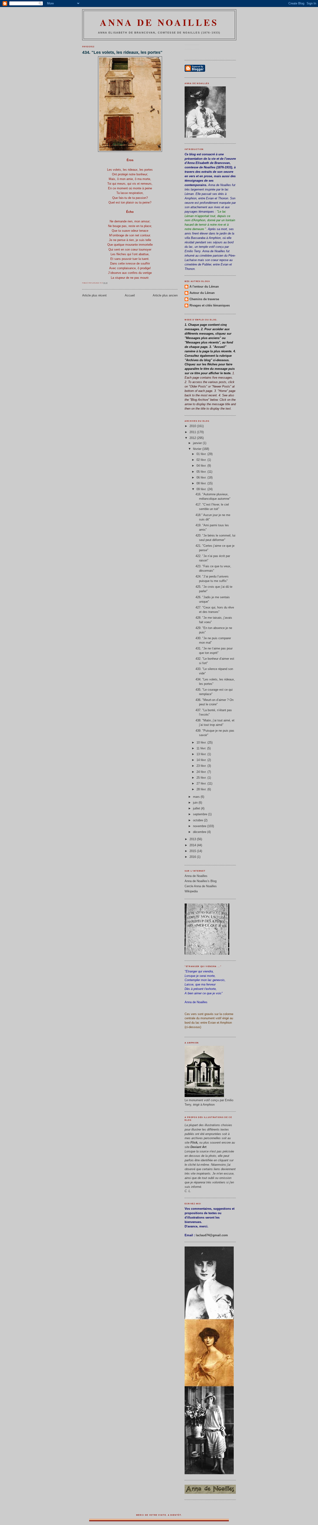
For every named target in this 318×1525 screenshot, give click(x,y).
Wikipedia (191, 891)
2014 (193, 845)
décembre (200, 832)
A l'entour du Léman (204, 286)
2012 (193, 438)
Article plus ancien (165, 295)
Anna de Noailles (159, 22)
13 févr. (201, 754)
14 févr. (201, 760)
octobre (198, 820)
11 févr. (201, 748)
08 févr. (201, 483)
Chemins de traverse (204, 299)
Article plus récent (94, 295)
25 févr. (201, 777)
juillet (197, 808)
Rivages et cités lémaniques (209, 305)
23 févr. (201, 766)
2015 (193, 851)
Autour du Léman (202, 293)
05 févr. (201, 471)
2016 (193, 857)
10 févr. (201, 742)
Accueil (130, 295)
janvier (198, 443)
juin (196, 802)
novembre (200, 826)
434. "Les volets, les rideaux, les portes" (122, 52)
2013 (193, 839)
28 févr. (201, 789)
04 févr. (201, 465)
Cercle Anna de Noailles (201, 886)
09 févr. (201, 489)
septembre (200, 814)
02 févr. (201, 460)
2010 (193, 426)
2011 (193, 432)
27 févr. (201, 783)
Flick (193, 1142)
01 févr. (201, 454)
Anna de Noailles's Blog (201, 881)
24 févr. (201, 772)
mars (197, 796)
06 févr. (201, 477)
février (197, 449)
